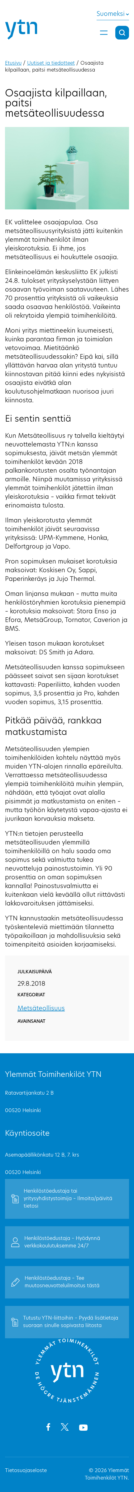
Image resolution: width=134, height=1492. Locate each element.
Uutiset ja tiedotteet (51, 63)
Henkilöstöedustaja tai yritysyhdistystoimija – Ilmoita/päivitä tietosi (68, 1199)
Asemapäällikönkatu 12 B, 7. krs (42, 1155)
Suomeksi (111, 14)
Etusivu (13, 63)
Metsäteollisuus (41, 1009)
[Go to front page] (67, 1401)
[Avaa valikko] (103, 32)
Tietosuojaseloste (26, 1470)
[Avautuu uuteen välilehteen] (48, 1428)
